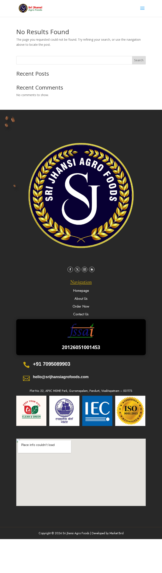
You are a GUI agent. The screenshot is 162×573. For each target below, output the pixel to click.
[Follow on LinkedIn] (91, 269)
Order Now (81, 306)
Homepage (81, 290)
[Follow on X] (77, 269)
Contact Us (81, 314)
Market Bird (116, 533)
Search (138, 60)
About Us (81, 298)
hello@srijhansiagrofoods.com (61, 377)
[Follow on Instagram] (84, 269)
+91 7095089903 (51, 364)
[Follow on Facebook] (70, 269)
